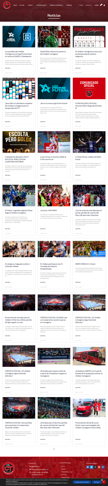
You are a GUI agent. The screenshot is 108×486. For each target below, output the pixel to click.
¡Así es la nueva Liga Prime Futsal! (54, 103)
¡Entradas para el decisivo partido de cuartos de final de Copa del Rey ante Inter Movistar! (53, 425)
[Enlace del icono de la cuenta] (104, 5)
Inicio (15, 5)
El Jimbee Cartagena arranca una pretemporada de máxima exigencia (88, 53)
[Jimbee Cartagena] (7, 5)
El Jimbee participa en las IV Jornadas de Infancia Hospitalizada (51, 266)
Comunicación (41, 5)
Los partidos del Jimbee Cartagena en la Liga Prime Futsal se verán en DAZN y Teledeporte (18, 53)
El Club (21, 5)
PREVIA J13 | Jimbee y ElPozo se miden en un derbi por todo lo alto (88, 475)
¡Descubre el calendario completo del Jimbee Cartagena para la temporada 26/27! (18, 105)
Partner (69, 5)
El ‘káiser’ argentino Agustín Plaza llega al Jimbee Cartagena (18, 211)
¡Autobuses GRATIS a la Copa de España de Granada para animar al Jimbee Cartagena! (89, 373)
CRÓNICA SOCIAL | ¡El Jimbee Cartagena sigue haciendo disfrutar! (87, 319)
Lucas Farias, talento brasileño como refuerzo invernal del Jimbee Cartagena (17, 476)
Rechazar (96, 482)
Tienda (81, 5)
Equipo (30, 5)
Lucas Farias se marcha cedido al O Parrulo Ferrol (53, 158)
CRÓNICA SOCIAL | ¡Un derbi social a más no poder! (52, 475)
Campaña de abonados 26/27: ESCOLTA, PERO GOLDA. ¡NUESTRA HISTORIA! (17, 159)
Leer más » (7, 68)
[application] (25, 5)
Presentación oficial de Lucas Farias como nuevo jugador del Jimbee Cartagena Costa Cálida (88, 425)
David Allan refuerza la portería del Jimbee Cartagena (53, 52)
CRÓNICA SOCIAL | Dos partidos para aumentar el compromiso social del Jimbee (18, 425)
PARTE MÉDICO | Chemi (85, 264)
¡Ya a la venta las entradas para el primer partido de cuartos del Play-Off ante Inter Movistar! (88, 212)
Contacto (88, 5)
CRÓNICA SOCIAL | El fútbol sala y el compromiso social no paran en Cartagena (53, 319)
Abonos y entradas (56, 5)
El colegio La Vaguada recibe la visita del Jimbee (17, 265)
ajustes (57, 483)
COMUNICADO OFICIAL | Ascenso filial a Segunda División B (88, 105)
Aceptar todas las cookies (82, 482)
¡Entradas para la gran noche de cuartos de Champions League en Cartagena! (53, 373)
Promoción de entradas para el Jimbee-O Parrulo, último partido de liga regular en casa (18, 319)
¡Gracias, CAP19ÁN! (48, 210)
